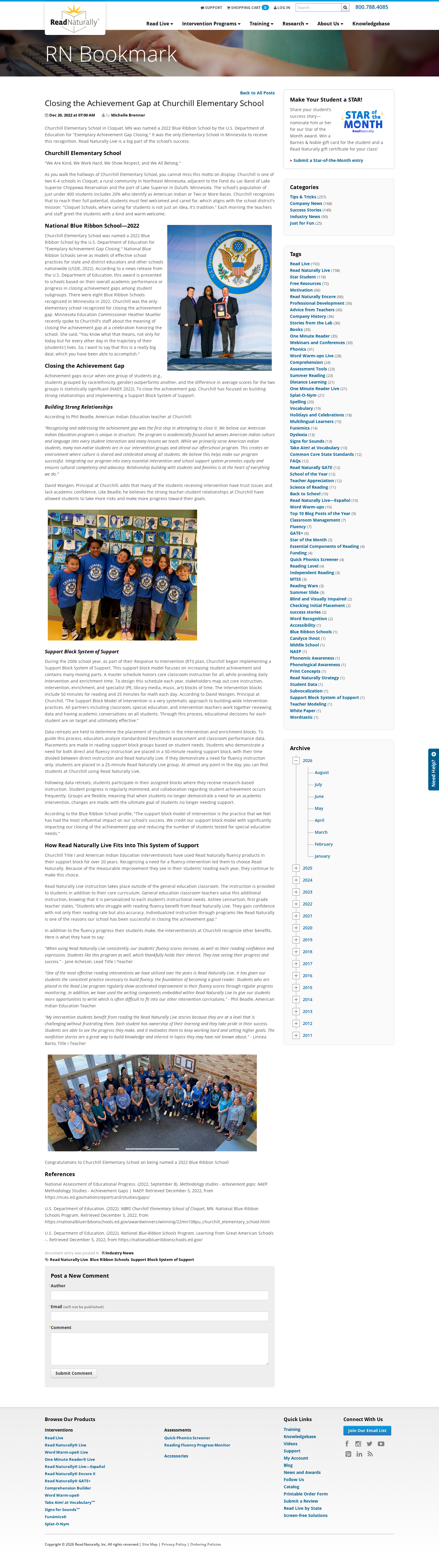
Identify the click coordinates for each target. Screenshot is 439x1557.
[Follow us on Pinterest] (348, 1454)
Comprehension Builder (68, 1488)
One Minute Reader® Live (70, 1459)
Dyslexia (298, 434)
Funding (298, 553)
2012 (307, 1023)
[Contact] (433, 769)
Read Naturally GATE (311, 467)
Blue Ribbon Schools (109, 1259)
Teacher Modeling (308, 704)
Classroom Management (315, 520)
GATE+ (296, 533)
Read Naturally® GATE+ (67, 1481)
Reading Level (304, 566)
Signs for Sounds (307, 441)
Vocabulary (301, 408)
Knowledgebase (371, 23)
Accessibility (302, 625)
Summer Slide (304, 592)
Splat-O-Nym (303, 395)
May (319, 808)
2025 (307, 868)
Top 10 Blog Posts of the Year (320, 513)
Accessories (176, 1456)
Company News (306, 203)
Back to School (305, 493)
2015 (307, 987)
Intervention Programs (209, 23)
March (321, 832)
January (322, 856)
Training (259, 23)
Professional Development (317, 303)
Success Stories (305, 210)
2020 (307, 928)
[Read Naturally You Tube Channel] (381, 1443)
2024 (307, 880)
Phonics (298, 349)
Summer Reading (307, 375)
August (322, 772)
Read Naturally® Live (65, 1445)
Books (296, 329)
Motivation (301, 290)
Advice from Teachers (312, 309)
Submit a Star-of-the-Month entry (328, 160)
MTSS (295, 579)
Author (58, 1285)
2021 (307, 916)
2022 (307, 904)
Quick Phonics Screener (314, 559)
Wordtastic (301, 717)
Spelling (298, 401)
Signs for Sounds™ (62, 1509)
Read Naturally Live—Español (320, 500)
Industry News (119, 1253)
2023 (307, 892)
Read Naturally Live (69, 1259)
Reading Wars (304, 586)
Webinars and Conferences (317, 342)
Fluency (298, 526)
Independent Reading (312, 572)
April (319, 820)
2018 (307, 951)
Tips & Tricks (303, 197)
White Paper (302, 710)
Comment (61, 1327)
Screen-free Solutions (306, 1515)
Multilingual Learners (312, 421)
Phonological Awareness (315, 664)
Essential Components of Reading (324, 546)
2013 (307, 1011)
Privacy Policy (174, 1544)
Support (213, 7)
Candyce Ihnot (305, 638)
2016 (307, 975)
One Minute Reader (310, 336)
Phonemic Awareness (312, 658)
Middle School (304, 645)
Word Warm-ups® (62, 1495)
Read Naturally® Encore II (70, 1473)
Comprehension (306, 362)
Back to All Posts (257, 93)
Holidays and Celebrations (317, 415)
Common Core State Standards (322, 454)
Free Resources (305, 283)
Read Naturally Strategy (314, 678)
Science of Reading (309, 487)
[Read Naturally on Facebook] (348, 1443)
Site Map (150, 1544)
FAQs (295, 461)
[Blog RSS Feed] (370, 1454)
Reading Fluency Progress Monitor (197, 1445)
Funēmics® (56, 1516)
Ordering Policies (205, 1544)
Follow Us (294, 1479)
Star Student (303, 277)
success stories (305, 612)
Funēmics (300, 428)
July (318, 784)
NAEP (295, 651)
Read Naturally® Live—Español (75, 1466)
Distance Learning (308, 382)
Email (77, 1306)
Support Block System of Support (162, 1259)
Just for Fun (302, 223)
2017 (307, 963)
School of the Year (309, 474)
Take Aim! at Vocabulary (315, 447)
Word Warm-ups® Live (66, 1452)
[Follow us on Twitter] (369, 1443)
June (319, 796)
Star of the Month (308, 540)
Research (293, 23)
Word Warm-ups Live (312, 355)
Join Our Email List (367, 1430)
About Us (328, 23)
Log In (283, 7)
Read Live (157, 23)
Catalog (291, 1486)
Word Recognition (308, 618)
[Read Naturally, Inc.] (75, 18)
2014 (307, 999)
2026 (307, 760)
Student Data (303, 684)
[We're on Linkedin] (359, 1454)
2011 (307, 1035)
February (324, 844)
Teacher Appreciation (312, 480)
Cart (248, 7)
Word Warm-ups (307, 507)
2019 (307, 940)
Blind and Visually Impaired (318, 599)
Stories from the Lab (311, 323)
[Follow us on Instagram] (358, 1443)
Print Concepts (305, 671)
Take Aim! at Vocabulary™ (70, 1502)
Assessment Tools (308, 369)
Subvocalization (306, 691)
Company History (308, 316)
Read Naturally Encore (313, 296)
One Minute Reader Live (314, 388)
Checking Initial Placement (317, 605)
